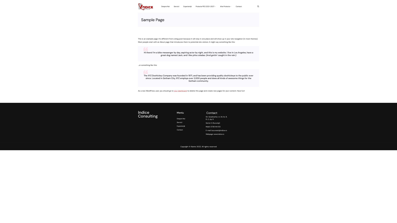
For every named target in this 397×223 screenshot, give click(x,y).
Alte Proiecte (225, 6)
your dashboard (180, 91)
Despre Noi (165, 6)
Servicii (176, 6)
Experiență (187, 6)
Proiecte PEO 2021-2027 (205, 6)
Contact (239, 6)
